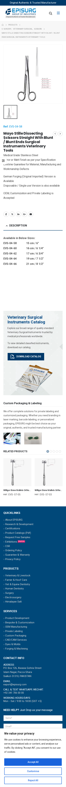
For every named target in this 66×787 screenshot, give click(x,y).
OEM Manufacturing (16, 626)
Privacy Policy (12, 559)
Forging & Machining (16, 648)
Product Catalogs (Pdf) (18, 532)
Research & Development (19, 524)
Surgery (9, 592)
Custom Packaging (15, 635)
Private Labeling (14, 631)
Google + (24, 214)
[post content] (17, 472)
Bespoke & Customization (19, 622)
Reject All (33, 780)
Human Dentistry (14, 588)
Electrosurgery (13, 597)
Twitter (12, 214)
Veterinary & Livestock (17, 575)
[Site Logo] (20, 13)
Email (30, 214)
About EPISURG (14, 519)
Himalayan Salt (13, 601)
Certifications (12, 528)
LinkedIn (18, 214)
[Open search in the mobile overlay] (50, 13)
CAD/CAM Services (16, 639)
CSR (7, 546)
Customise (33, 771)
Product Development (17, 618)
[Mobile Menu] (59, 13)
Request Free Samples (17, 537)
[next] (60, 133)
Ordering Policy (13, 550)
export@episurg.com (15, 684)
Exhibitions (14, 541)
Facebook (6, 214)
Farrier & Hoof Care (16, 579)
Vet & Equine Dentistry (17, 584)
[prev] (55, 133)
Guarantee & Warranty (17, 554)
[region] (33, 757)
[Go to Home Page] (3, 25)
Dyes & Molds (12, 644)
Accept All (33, 762)
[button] (47, 451)
